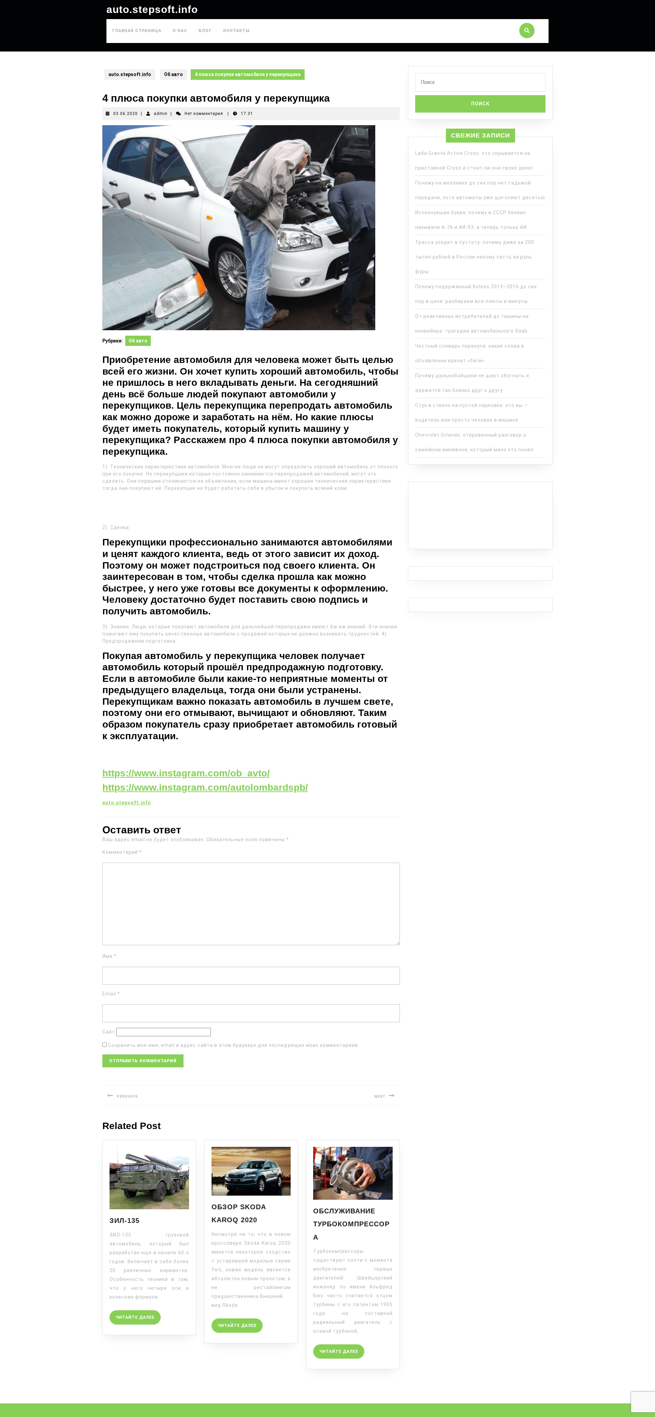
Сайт (108, 1032)
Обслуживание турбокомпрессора (351, 1224)
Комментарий (122, 852)
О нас (180, 30)
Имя (109, 956)
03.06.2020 (125, 113)
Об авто (173, 74)
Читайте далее (138, 1315)
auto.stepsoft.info (152, 9)
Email (111, 993)
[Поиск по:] (480, 84)
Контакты (236, 30)
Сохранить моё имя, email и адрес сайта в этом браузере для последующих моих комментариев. (233, 1045)
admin (161, 113)
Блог (205, 30)
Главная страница (136, 30)
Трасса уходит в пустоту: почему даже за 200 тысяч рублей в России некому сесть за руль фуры (474, 256)
